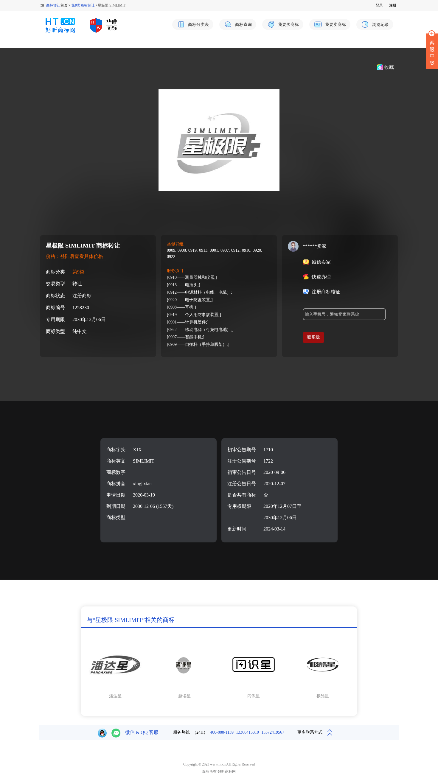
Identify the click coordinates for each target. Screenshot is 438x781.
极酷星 (322, 696)
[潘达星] (115, 688)
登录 (379, 5)
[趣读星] (184, 688)
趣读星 (184, 696)
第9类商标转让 (83, 5)
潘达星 (115, 696)
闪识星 (253, 696)
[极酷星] (322, 688)
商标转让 (53, 5)
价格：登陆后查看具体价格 (74, 256)
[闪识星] (253, 688)
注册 (392, 5)
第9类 (78, 271)
